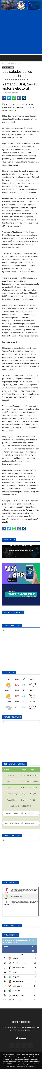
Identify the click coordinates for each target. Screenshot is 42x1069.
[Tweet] (9, 97)
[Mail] (18, 1045)
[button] (4, 58)
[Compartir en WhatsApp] (14, 97)
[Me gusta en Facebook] (19, 97)
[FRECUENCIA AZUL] (21, 5)
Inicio (4, 64)
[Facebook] (11, 1045)
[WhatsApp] (24, 1045)
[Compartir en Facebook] (4, 97)
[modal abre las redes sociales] (24, 97)
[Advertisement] (21, 33)
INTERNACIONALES (14, 64)
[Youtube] (30, 1045)
